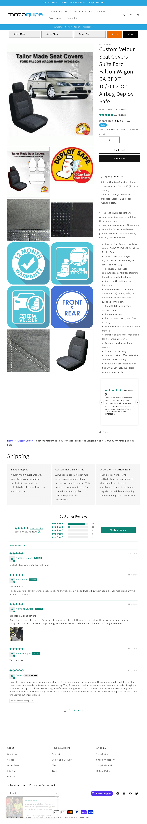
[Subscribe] (55, 793)
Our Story (12, 754)
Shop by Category (105, 759)
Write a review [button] (118, 529)
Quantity (102, 134)
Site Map (11, 770)
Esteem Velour (25, 440)
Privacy (11, 776)
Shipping (114, 129)
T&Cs (54, 770)
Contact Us (57, 754)
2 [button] (69, 710)
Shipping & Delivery (62, 759)
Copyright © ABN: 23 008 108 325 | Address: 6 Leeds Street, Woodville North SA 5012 (61, 817)
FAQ (54, 765)
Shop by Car (102, 754)
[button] (100, 11)
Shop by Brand (104, 765)
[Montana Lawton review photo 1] (16, 634)
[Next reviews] (137, 402)
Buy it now (119, 158)
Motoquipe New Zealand (22, 817)
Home (10, 440)
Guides (10, 759)
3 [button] (74, 710)
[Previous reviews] (102, 402)
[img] (16, 553)
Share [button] (105, 431)
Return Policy (103, 770)
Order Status (14, 765)
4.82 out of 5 (36, 528)
